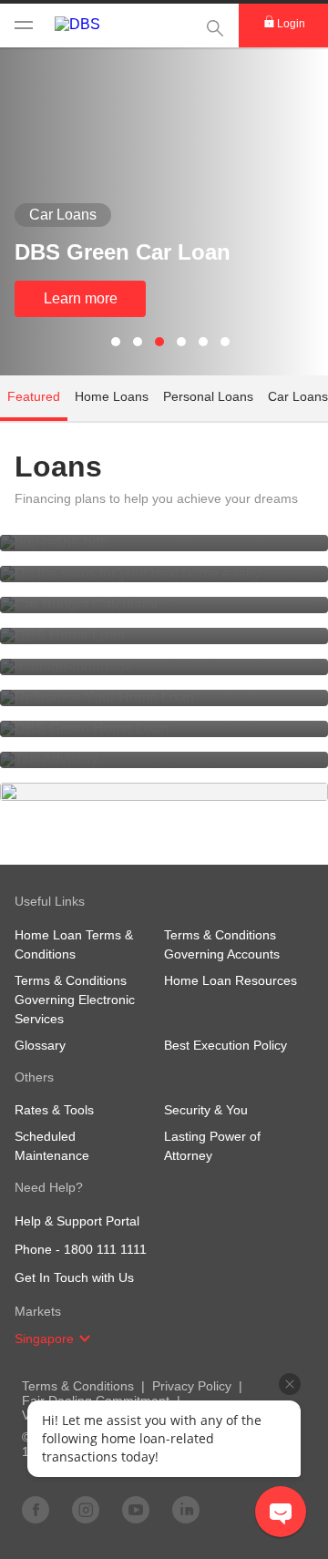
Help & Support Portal (77, 1221)
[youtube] (135, 1509)
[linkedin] (186, 1509)
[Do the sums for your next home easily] (164, 574)
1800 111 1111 (105, 1249)
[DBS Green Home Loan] (164, 729)
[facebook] (35, 1509)
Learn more (81, 298)
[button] (85, 1338)
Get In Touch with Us (74, 1277)
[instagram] (85, 1509)
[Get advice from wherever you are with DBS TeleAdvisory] (164, 760)
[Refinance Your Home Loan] (164, 698)
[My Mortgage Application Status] (164, 543)
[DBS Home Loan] (164, 636)
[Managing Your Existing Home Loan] (164, 667)
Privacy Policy (191, 1386)
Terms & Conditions (78, 1386)
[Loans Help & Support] (164, 792)
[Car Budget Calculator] (164, 605)
